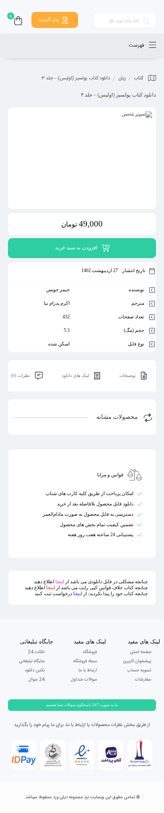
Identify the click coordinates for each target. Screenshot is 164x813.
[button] (82, 705)
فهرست (137, 45)
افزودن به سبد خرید (76, 248)
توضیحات (128, 375)
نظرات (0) (21, 375)
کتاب (138, 78)
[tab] (133, 376)
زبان (122, 78)
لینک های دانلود (76, 375)
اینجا (59, 581)
